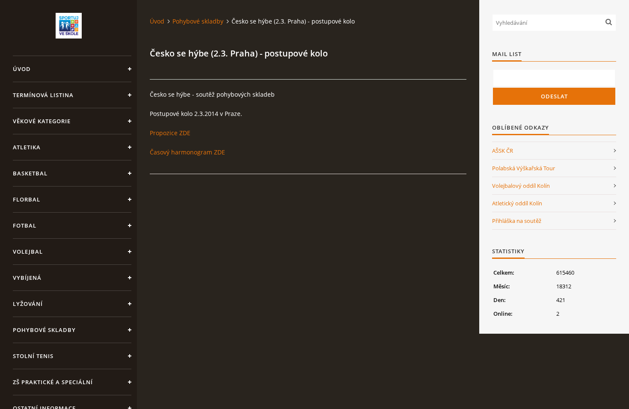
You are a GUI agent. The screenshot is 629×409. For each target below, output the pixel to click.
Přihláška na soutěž (516, 221)
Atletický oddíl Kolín (517, 203)
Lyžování (28, 304)
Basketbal (30, 173)
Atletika (27, 147)
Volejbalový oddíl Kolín (521, 186)
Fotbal (24, 225)
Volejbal (28, 251)
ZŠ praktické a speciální (53, 382)
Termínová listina (43, 95)
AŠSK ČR (502, 150)
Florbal (26, 199)
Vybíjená (27, 278)
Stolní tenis (33, 356)
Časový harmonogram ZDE (187, 152)
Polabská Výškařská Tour (523, 168)
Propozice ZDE (170, 133)
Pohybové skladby (44, 330)
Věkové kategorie (42, 121)
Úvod (22, 69)
